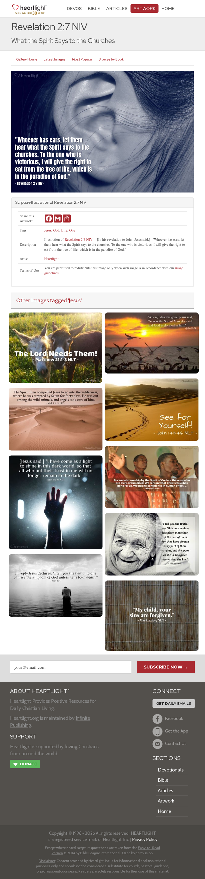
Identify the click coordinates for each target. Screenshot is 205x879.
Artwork (145, 8)
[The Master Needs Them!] (55, 347)
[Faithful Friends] (152, 615)
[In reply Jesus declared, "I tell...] (55, 584)
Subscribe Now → (166, 667)
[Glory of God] (152, 342)
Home (164, 811)
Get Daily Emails (173, 703)
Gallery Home (26, 59)
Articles (117, 8)
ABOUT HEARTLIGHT (40, 691)
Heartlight (51, 258)
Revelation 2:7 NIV (78, 239)
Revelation (63, 202)
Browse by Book (111, 59)
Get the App (176, 731)
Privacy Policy (145, 839)
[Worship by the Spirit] (152, 476)
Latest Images (55, 59)
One (72, 230)
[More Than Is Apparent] (152, 543)
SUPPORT (23, 736)
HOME (168, 8)
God (56, 230)
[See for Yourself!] (152, 409)
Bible (94, 8)
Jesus (47, 230)
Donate (25, 764)
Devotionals (171, 770)
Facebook (174, 718)
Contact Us (175, 743)
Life (64, 230)
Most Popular (82, 59)
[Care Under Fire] (55, 418)
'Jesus (74, 300)
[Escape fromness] (55, 502)
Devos (74, 8)
